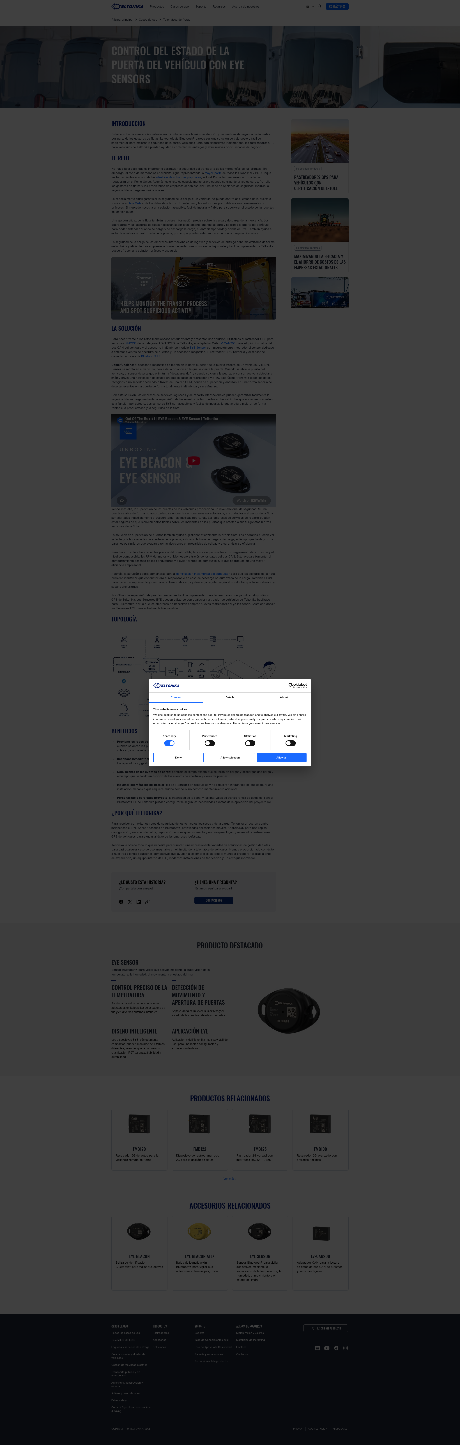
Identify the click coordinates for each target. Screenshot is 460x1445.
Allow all (281, 757)
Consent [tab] (176, 697)
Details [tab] (230, 697)
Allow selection (230, 757)
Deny (178, 757)
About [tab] (284, 697)
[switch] (210, 743)
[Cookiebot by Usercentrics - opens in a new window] (291, 685)
